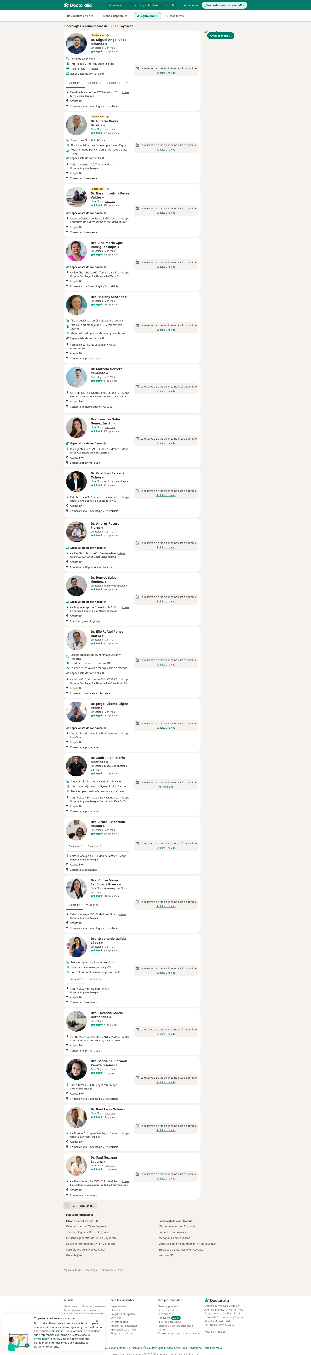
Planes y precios (167, 1306)
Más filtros (177, 16)
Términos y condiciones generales (84, 1306)
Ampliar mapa (219, 35)
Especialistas (118, 1306)
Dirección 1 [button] (75, 83)
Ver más (110, 47)
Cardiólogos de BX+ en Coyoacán (86, 1249)
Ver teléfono (166, 786)
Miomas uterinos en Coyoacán (177, 1226)
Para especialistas (168, 1310)
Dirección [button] (74, 905)
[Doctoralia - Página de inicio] (83, 5)
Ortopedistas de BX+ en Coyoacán (87, 1226)
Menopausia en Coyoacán (174, 1238)
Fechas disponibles (115, 16)
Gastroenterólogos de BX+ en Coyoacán (90, 1244)
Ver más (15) (166, 1255)
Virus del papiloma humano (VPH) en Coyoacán (187, 1244)
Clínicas (115, 1310)
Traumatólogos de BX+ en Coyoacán (88, 1232)
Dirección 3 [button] (113, 83)
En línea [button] (93, 905)
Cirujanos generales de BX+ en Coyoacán (91, 1238)
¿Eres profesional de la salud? (223, 5)
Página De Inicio (72, 1269)
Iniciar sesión (191, 5)
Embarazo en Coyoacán (173, 1232)
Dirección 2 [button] (94, 83)
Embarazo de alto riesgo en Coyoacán (182, 1249)
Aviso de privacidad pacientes (81, 1310)
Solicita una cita (166, 73)
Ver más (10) (74, 1255)
